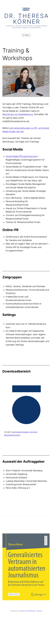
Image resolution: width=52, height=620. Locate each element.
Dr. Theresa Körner (26, 19)
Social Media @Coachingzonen (21, 156)
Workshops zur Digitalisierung (17, 114)
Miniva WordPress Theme (31, 611)
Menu (27, 35)
